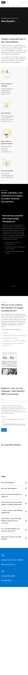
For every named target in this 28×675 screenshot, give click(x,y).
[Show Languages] (22, 2)
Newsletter (3, 421)
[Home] (3, 2)
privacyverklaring (4, 411)
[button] (18, 2)
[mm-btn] (26, 2)
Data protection (4, 416)
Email (2, 399)
